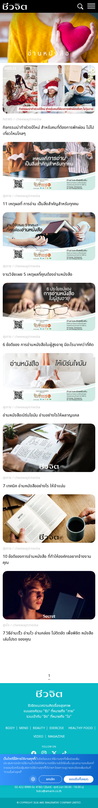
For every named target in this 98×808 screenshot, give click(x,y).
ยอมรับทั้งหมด (78, 779)
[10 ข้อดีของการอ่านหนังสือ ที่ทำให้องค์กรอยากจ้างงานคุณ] (49, 531)
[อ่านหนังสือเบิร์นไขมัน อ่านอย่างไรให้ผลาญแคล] (49, 386)
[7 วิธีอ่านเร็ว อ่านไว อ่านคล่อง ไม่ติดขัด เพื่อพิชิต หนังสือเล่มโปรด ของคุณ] (49, 607)
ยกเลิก (50, 779)
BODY (10, 728)
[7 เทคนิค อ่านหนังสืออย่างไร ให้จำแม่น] (49, 457)
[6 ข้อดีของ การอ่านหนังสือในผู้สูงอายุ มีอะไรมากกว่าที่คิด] (49, 316)
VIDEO (38, 736)
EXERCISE (56, 728)
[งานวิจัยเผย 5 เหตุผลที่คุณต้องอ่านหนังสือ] (49, 245)
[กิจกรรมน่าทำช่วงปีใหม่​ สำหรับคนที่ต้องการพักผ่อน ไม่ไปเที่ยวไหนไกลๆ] (49, 102)
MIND (23, 728)
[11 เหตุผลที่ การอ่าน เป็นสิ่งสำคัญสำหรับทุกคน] (49, 175)
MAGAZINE (56, 736)
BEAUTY (39, 728)
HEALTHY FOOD (80, 728)
